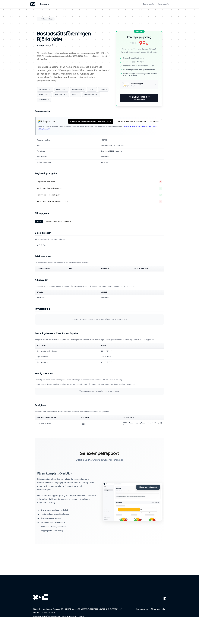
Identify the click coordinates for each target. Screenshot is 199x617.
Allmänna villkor (158, 609)
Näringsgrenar (77, 89)
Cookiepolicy (142, 609)
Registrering (60, 89)
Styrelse (75, 94)
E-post (91, 89)
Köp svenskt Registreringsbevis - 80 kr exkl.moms (90, 121)
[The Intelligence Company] (32, 4)
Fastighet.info (148, 4)
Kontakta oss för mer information (139, 98)
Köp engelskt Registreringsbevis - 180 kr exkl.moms (138, 121)
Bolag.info (44, 4)
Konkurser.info (163, 4)
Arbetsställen (43, 94)
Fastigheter (43, 100)
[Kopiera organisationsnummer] (53, 45)
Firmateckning (60, 94)
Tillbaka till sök (47, 19)
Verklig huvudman (90, 94)
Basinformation (44, 89)
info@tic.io (37, 613)
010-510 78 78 (49, 613)
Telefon (102, 89)
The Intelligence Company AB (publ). (72, 616)
